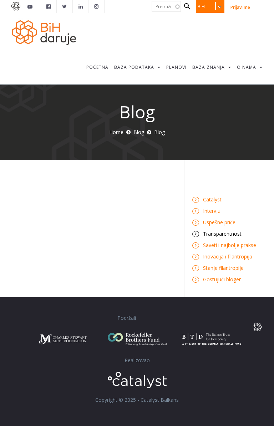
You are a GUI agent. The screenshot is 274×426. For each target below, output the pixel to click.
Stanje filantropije (223, 268)
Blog (138, 132)
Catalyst (212, 199)
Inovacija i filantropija (227, 256)
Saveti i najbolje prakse (229, 245)
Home (116, 132)
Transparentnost (222, 233)
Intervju (211, 210)
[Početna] (48, 32)
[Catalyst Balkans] (49, 6)
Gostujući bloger (222, 279)
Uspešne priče (219, 222)
